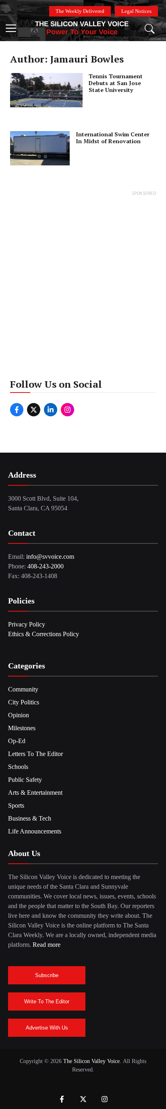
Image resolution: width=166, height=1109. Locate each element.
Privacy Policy (26, 624)
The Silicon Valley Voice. (92, 1061)
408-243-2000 (45, 566)
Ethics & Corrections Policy (43, 634)
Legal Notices (136, 11)
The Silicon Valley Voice (82, 24)
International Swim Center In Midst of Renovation (112, 137)
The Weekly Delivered (80, 11)
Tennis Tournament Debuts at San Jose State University (116, 83)
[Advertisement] (83, 281)
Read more (46, 944)
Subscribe (46, 975)
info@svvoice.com (50, 556)
